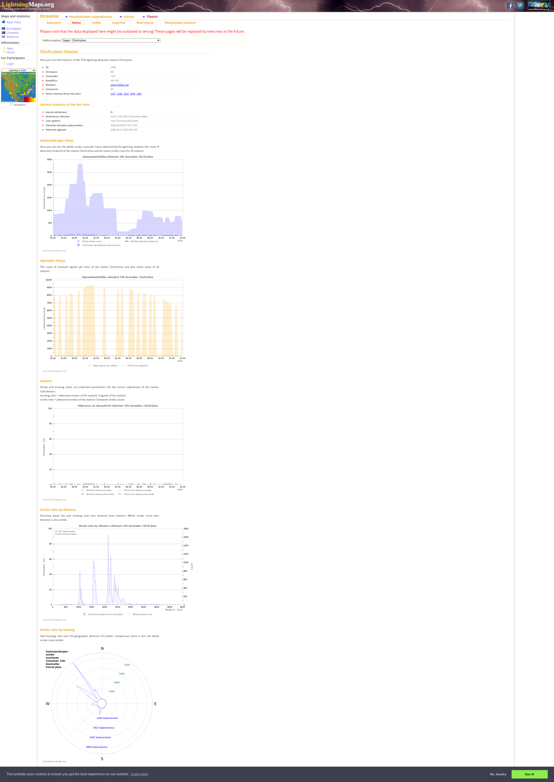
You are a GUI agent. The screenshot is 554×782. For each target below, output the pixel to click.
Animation (21, 104)
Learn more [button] (139, 774)
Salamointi (54, 22)
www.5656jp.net (120, 84)
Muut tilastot (145, 22)
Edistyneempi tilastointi (180, 22)
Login (10, 64)
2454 (132, 93)
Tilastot (152, 17)
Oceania (13, 33)
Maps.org (28, 4)
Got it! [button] (529, 774)
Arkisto (129, 17)
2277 (113, 93)
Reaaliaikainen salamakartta (90, 17)
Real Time (14, 22)
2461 (139, 93)
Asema (76, 22)
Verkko (96, 22)
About (11, 52)
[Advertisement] (18, 195)
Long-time (118, 22)
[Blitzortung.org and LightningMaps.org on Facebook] (510, 6)
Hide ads (535, 149)
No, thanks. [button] (498, 774)
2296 (119, 93)
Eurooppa (14, 28)
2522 (126, 93)
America (13, 37)
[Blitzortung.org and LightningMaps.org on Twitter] (520, 6)
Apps (10, 48)
